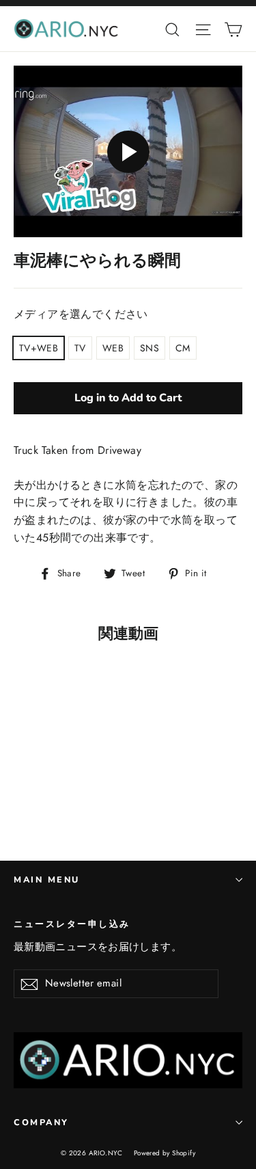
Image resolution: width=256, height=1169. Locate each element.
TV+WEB (38, 348)
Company (41, 1122)
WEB (113, 348)
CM (182, 348)
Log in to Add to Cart (128, 397)
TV (80, 348)
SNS (149, 348)
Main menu (47, 879)
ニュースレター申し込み (72, 923)
